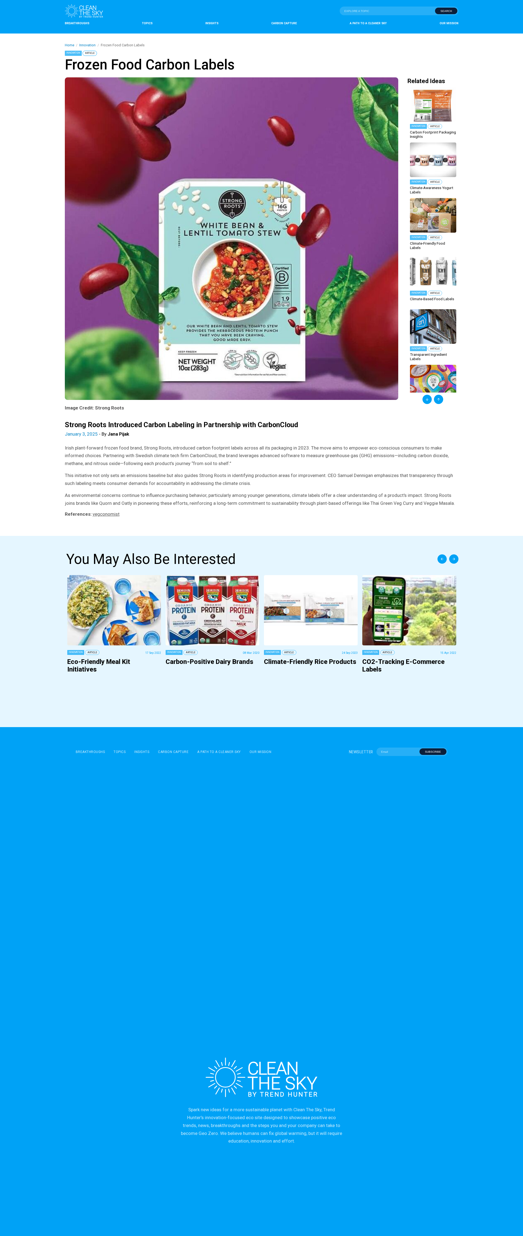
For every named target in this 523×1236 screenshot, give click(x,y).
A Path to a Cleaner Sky (368, 23)
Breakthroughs (77, 23)
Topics (147, 23)
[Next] (453, 559)
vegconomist (106, 514)
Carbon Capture (284, 23)
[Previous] (442, 559)
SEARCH (446, 11)
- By (97, 434)
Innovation (87, 45)
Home (69, 45)
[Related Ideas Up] (438, 399)
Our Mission (449, 23)
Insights (211, 23)
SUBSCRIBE (433, 751)
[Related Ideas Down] (427, 399)
